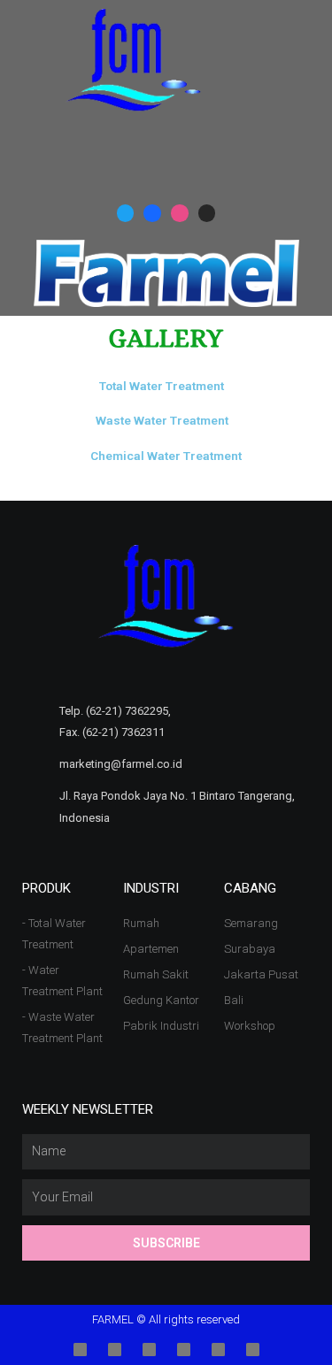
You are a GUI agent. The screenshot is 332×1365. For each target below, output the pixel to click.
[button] (306, 61)
